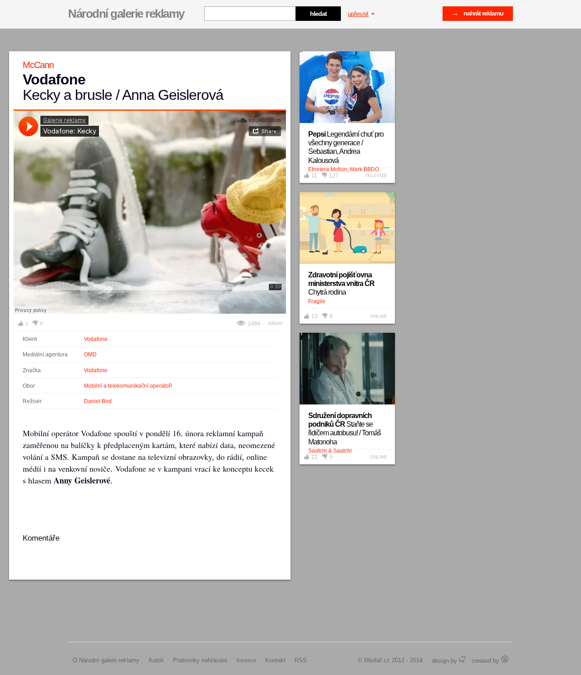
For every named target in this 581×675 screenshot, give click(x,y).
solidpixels (504, 659)
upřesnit (358, 13)
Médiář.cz (377, 660)
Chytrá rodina (341, 283)
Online (378, 316)
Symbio (462, 659)
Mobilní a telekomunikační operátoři (128, 386)
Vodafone (96, 339)
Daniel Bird (98, 401)
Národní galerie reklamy (126, 13)
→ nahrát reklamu (477, 13)
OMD (90, 354)
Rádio (275, 323)
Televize (376, 175)
